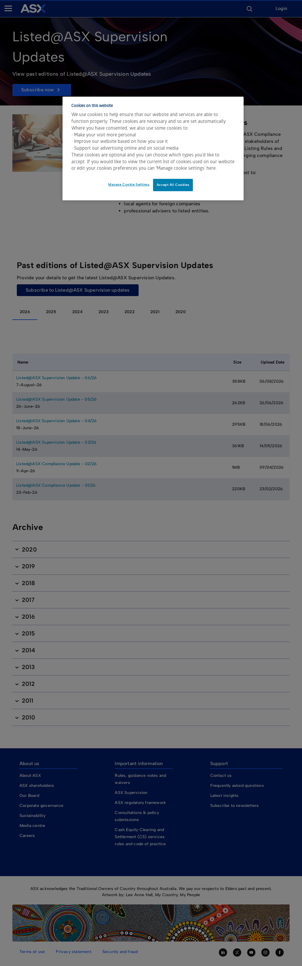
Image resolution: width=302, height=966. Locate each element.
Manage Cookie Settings (129, 184)
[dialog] (153, 148)
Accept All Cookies (173, 185)
